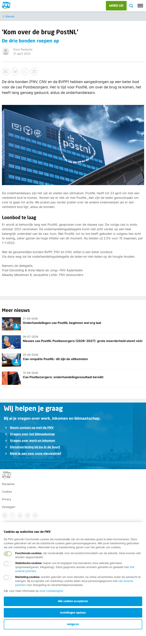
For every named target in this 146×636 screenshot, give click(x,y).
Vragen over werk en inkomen (32, 440)
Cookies (7, 491)
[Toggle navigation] (140, 5)
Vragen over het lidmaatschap (32, 434)
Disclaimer (8, 484)
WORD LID (116, 5)
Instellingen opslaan (73, 612)
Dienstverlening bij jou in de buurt (35, 447)
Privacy (6, 499)
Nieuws (9, 16)
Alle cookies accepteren (73, 601)
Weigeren (73, 624)
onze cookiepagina (51, 590)
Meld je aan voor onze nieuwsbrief (35, 453)
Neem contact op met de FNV (32, 427)
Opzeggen (8, 506)
